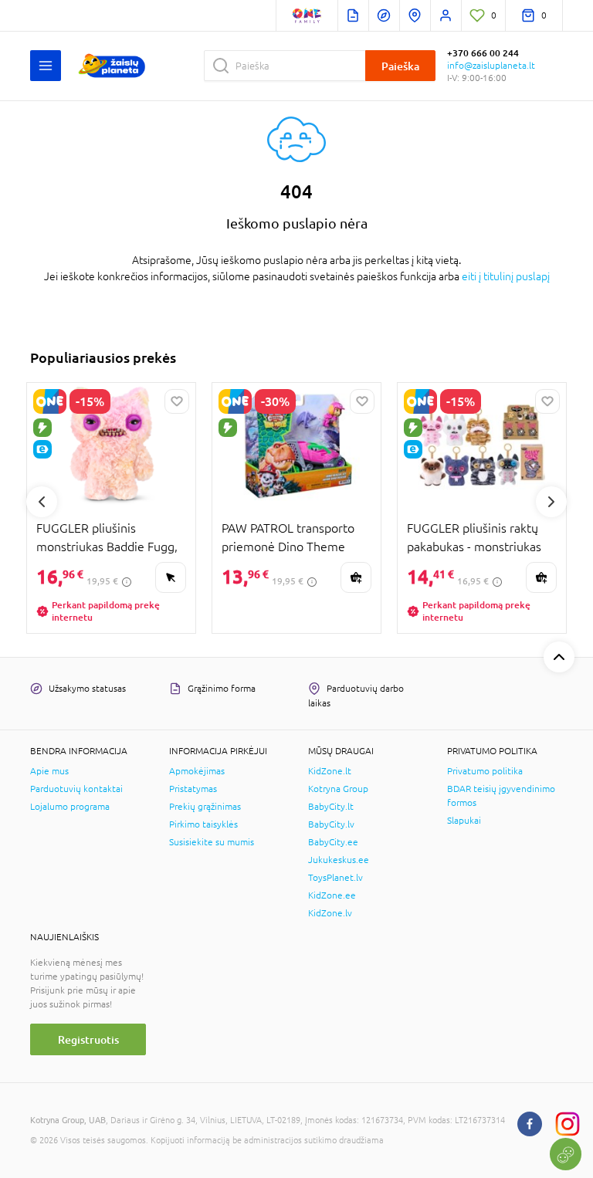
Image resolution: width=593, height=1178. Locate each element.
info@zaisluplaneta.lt (491, 65)
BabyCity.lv (331, 824)
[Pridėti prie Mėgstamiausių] (176, 401)
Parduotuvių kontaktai (76, 789)
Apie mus (49, 771)
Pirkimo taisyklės (203, 824)
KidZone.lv (330, 913)
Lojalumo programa (70, 806)
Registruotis (88, 1039)
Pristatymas (193, 789)
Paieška (400, 66)
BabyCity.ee (333, 842)
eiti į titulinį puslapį (506, 276)
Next (551, 501)
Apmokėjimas (197, 771)
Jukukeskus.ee (338, 860)
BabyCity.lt (331, 806)
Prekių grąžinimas (205, 806)
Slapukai (464, 820)
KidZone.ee (332, 895)
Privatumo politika (485, 771)
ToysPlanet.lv (335, 877)
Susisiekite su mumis (211, 842)
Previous (41, 501)
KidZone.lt (329, 771)
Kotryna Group (338, 789)
